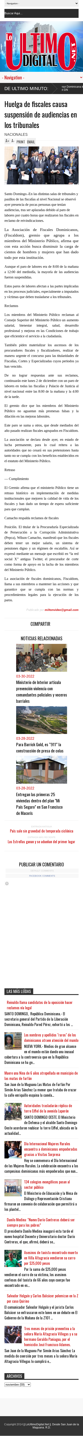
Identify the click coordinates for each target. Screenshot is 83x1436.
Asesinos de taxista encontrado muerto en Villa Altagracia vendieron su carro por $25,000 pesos (51, 1258)
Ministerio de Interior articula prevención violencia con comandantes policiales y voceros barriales (41, 691)
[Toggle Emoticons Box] (6, 883)
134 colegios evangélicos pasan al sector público (47, 1184)
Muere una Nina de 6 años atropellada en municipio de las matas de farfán (41, 1075)
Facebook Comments (42, 876)
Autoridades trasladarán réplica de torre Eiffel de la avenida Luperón (48, 1108)
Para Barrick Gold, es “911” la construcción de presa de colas (40, 747)
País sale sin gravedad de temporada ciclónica (41, 831)
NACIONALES (16, 134)
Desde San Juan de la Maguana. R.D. (56, 1426)
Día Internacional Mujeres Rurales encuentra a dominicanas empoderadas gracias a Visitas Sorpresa (50, 1149)
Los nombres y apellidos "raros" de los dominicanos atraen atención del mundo (51, 1037)
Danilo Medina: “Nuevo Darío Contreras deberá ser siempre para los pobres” (41, 1222)
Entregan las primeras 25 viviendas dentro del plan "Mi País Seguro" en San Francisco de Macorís (39, 803)
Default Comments (42, 870)
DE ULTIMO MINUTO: (26, 88)
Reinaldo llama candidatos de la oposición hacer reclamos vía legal (40, 1005)
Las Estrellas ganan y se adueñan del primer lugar (41, 841)
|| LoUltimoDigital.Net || (37, 1424)
